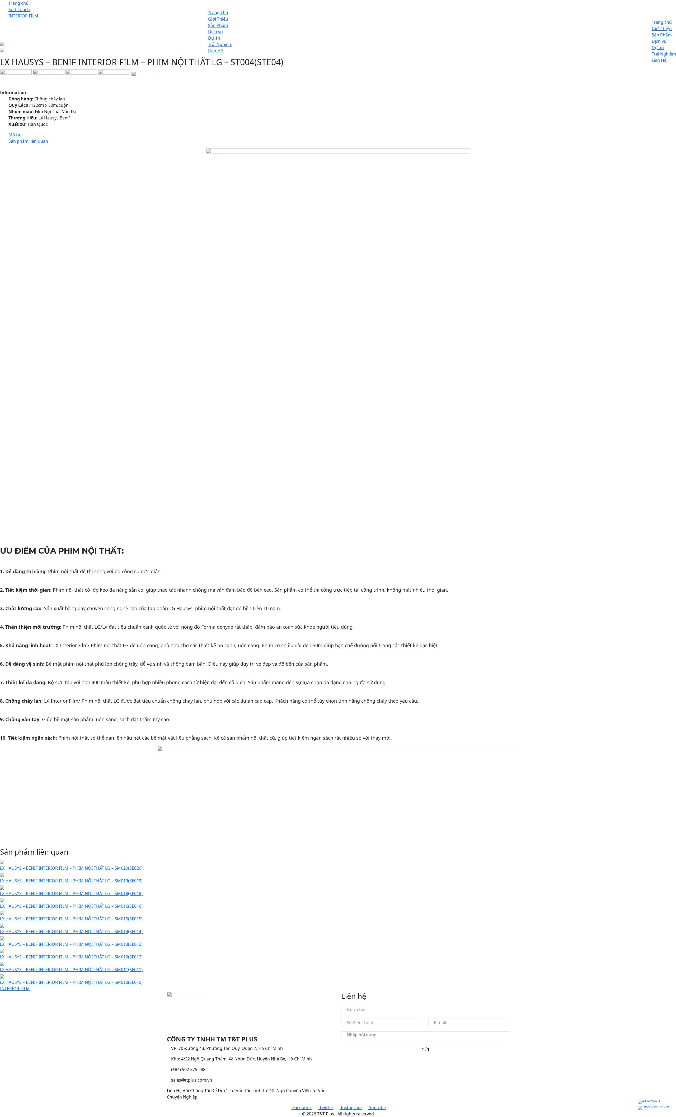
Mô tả (14, 135)
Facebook (302, 1107)
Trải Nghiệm (220, 44)
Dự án (214, 38)
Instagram (351, 1107)
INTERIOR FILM (15, 988)
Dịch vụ (215, 32)
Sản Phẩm (218, 25)
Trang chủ (218, 13)
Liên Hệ (215, 51)
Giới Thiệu (218, 19)
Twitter (326, 1107)
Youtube (377, 1107)
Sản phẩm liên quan (28, 141)
